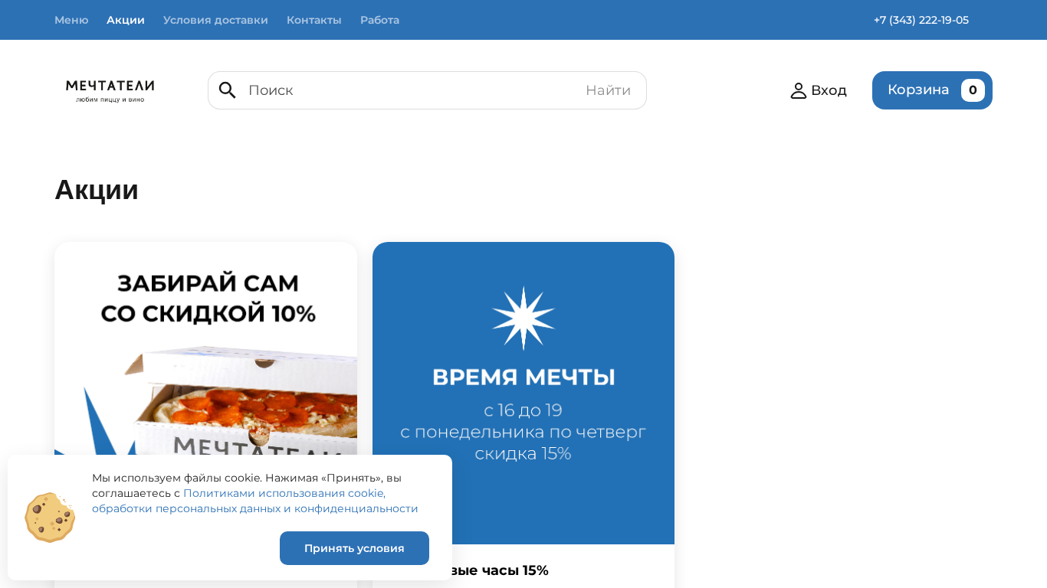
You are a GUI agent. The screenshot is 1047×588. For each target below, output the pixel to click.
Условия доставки (215, 20)
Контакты (314, 20)
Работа (379, 20)
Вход (829, 90)
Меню (71, 20)
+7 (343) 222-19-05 (921, 20)
